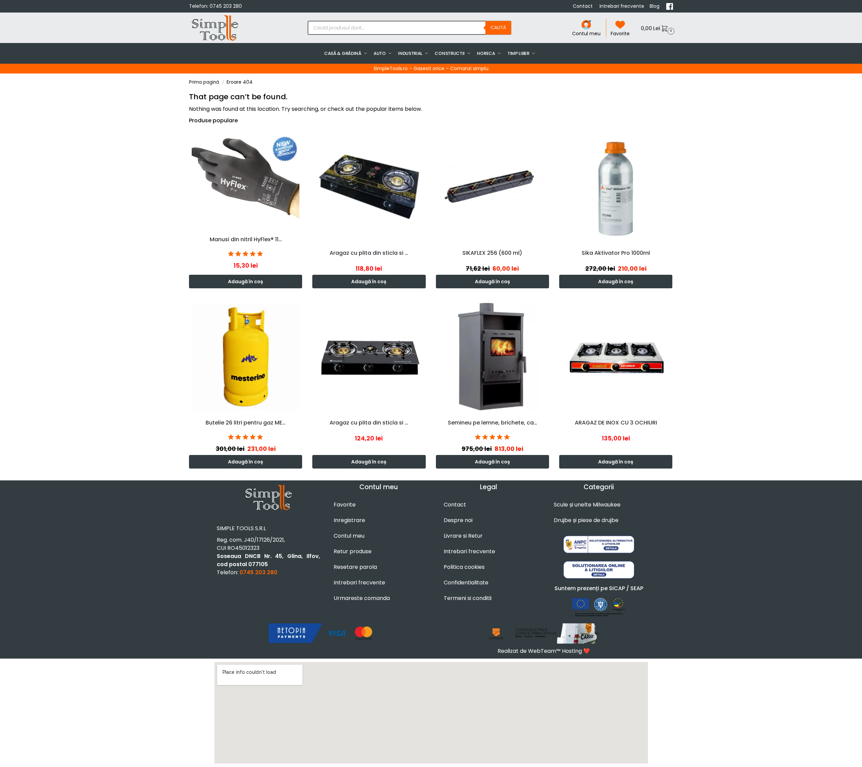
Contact (583, 6)
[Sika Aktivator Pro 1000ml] (615, 186)
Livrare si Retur (463, 536)
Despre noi (458, 520)
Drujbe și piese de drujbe (586, 520)
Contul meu (586, 33)
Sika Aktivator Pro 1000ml (616, 253)
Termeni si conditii (467, 598)
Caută (498, 27)
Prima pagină (204, 82)
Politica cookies (464, 567)
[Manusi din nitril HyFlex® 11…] (245, 180)
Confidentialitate (466, 582)
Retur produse (353, 551)
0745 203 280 (226, 6)
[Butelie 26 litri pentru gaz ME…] (245, 356)
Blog (655, 6)
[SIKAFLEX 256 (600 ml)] (492, 186)
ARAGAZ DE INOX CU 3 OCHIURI (616, 423)
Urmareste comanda (362, 598)
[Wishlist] (299, 140)
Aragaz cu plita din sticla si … (369, 253)
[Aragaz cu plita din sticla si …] (368, 186)
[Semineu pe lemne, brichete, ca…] (492, 356)
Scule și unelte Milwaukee (587, 505)
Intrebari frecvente (622, 6)
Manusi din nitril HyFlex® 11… (246, 239)
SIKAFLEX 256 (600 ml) (492, 253)
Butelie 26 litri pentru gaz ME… (246, 423)
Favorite (620, 33)
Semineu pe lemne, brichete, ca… (492, 423)
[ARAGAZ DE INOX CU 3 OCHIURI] (615, 356)
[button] (656, 28)
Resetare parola (355, 567)
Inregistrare (349, 520)
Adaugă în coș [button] (245, 281)
